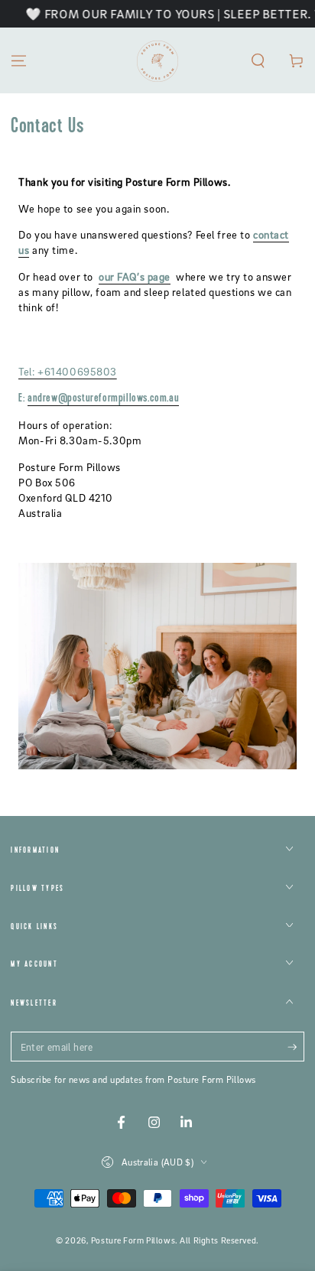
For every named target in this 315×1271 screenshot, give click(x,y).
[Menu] (18, 60)
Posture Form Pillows (133, 1240)
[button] (258, 60)
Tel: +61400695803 (67, 371)
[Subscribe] (295, 1048)
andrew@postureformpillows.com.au (103, 398)
